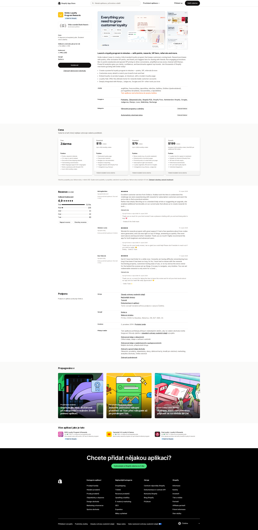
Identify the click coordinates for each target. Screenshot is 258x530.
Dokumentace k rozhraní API (155, 490)
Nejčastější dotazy (128, 297)
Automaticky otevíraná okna (132, 115)
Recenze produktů (122, 494)
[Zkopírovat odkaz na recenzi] (108, 191)
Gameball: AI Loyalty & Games (123, 432)
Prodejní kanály (92, 486)
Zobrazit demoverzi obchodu (74, 71)
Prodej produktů (93, 494)
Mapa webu (121, 524)
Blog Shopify (149, 498)
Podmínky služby (81, 524)
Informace (176, 486)
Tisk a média (177, 498)
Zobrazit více (125, 210)
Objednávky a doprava (95, 498)
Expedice (119, 509)
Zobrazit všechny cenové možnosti (161, 180)
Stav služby (177, 513)
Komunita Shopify (150, 494)
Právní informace (179, 509)
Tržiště (118, 490)
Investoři (176, 494)
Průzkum (147, 502)
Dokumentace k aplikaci (130, 303)
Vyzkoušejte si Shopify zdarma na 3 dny (129, 466)
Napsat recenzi (65, 222)
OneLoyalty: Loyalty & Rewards (172, 432)
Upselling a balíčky (122, 498)
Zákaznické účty (135, 100)
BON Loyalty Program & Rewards (75, 432)
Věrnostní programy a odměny (132, 109)
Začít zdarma (192, 3)
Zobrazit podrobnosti (129, 357)
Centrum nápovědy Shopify (154, 486)
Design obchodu (93, 502)
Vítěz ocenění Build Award (78, 25)
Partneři (176, 502)
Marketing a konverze (95, 505)
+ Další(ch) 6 (177, 43)
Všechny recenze (80, 222)
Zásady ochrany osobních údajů (133, 294)
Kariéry (175, 490)
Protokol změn (140, 324)
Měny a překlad (121, 513)
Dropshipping (120, 486)
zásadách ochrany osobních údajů (154, 333)
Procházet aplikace (150, 3)
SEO (117, 505)
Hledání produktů (93, 490)
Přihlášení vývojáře (65, 524)
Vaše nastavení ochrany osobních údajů (143, 524)
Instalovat (74, 65)
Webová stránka (127, 315)
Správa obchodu (93, 509)
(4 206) (64, 52)
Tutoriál (124, 300)
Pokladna (124, 100)
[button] (80, 436)
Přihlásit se (178, 3)
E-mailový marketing (123, 502)
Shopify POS (147, 100)
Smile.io (61, 59)
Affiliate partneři (179, 505)
